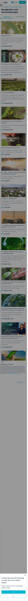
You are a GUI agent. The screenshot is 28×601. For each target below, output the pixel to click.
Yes (13, 592)
